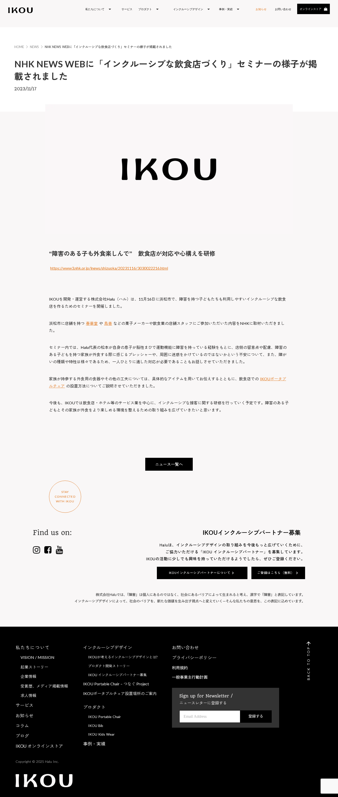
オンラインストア (310, 8)
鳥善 (108, 323)
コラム (22, 725)
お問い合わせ (185, 647)
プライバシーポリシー (194, 657)
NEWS (34, 47)
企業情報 (28, 676)
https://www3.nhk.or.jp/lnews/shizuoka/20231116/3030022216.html (109, 268)
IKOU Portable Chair (104, 717)
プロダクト (94, 707)
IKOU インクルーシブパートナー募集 (117, 675)
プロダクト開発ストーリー (109, 666)
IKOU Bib (95, 725)
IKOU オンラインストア (39, 746)
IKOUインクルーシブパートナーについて (200, 572)
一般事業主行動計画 (190, 677)
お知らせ (261, 9)
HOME (19, 47)
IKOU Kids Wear (101, 734)
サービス (126, 9)
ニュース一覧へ (169, 464)
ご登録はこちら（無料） (275, 572)
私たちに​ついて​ (33, 647)
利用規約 (180, 667)
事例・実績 (94, 743)
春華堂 (92, 323)
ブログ (22, 736)
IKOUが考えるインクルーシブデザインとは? (123, 657)
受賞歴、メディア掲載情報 (44, 686)
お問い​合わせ (283, 9)
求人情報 (28, 695)
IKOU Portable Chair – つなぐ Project (116, 683)
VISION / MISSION (37, 657)
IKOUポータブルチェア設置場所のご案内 (120, 693)
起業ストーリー (34, 667)
